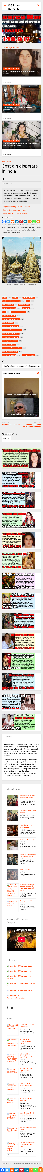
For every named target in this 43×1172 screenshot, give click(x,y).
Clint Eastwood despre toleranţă (20, 414)
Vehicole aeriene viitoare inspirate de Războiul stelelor (27, 1144)
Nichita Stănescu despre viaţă (14, 210)
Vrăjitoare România (14, 7)
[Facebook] (4, 221)
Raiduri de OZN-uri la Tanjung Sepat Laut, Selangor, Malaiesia (26, 1056)
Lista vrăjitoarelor (11, 47)
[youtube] (12, 1007)
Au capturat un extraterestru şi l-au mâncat (26, 1041)
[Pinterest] (21, 221)
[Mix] (30, 221)
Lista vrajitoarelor (11, 68)
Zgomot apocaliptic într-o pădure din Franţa (32, 426)
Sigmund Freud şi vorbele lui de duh (16, 206)
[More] (38, 221)
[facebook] (7, 1007)
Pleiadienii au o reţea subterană (15, 213)
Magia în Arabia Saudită (27, 840)
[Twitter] (8, 221)
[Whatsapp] (34, 221)
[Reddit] (12, 221)
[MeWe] (25, 221)
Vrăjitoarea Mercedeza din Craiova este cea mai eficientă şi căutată (20, 144)
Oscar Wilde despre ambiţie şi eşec (21, 395)
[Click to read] (21, 388)
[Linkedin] (17, 221)
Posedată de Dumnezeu (11, 425)
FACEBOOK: (6, 438)
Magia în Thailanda (25, 869)
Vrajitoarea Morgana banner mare (19, 36)
